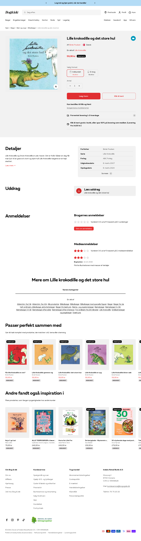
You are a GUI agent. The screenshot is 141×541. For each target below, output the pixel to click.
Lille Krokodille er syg (93, 373)
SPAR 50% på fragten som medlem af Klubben (70, 3)
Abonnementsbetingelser (79, 475)
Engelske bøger (19, 20)
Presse (8, 487)
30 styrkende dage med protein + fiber (124, 440)
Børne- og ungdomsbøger (83, 307)
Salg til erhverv (39, 496)
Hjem (7, 28)
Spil (58, 20)
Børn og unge (21, 28)
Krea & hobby (33, 20)
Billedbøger (32, 28)
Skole (52, 20)
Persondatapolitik (76, 496)
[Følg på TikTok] (23, 519)
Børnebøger (99, 307)
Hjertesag (9, 483)
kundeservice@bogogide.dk (118, 486)
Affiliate (8, 479)
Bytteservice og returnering (44, 492)
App (125, 20)
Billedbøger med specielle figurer (93, 304)
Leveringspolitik (70, 533)
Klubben (107, 20)
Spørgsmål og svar (41, 475)
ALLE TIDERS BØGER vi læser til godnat (44, 440)
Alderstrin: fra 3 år (24, 304)
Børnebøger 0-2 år (113, 307)
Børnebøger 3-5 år (24, 310)
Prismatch (37, 487)
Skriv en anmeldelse (84, 228)
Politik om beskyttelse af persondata (18, 533)
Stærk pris (77, 312)
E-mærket (73, 483)
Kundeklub (37, 504)
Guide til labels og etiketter (44, 483)
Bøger (7, 20)
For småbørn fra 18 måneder (86, 310)
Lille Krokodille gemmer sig (42, 373)
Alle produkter (53, 304)
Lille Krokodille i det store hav (70, 373)
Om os (8, 475)
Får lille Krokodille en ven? (15, 373)
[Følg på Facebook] (6, 519)
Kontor (45, 20)
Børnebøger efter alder (41, 310)
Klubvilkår (73, 492)
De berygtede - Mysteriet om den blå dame (97, 440)
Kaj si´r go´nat (10, 440)
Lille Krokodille (80, 50)
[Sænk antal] (70, 85)
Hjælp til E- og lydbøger (43, 479)
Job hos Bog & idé (12, 492)
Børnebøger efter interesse (63, 310)
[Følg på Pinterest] (18, 519)
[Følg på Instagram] (12, 519)
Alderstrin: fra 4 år (39, 304)
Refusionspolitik (40, 533)
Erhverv (133, 20)
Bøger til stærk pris (63, 307)
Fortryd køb (38, 508)
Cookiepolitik (74, 479)
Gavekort (117, 20)
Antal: (69, 81)
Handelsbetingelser (77, 487)
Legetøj (66, 20)
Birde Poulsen (75, 45)
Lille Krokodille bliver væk (121, 373)
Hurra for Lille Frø (65, 440)
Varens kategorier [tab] (70, 290)
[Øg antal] (79, 85)
